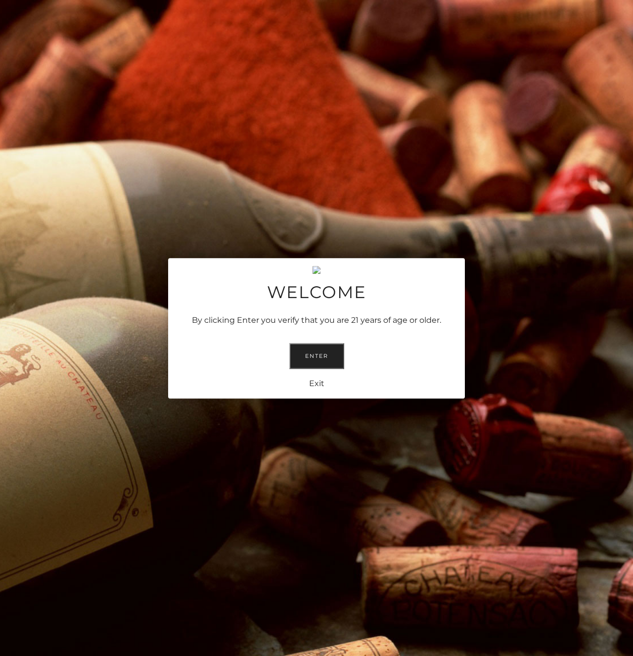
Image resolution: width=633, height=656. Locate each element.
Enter (316, 355)
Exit (316, 383)
